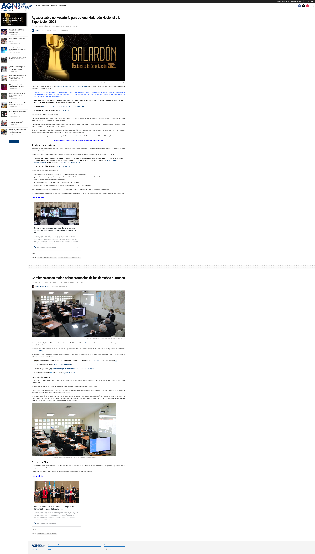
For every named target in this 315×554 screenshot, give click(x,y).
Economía (56, 30)
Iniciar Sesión (310, 1)
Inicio (38, 5)
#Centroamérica (40, 162)
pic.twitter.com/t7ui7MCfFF (73, 106)
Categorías (63, 5)
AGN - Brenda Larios (42, 286)
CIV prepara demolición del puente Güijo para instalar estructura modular (17, 58)
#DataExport (112, 160)
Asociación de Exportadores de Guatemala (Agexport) (72, 86)
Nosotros (45, 5)
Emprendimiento (64, 30)
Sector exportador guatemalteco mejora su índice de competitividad (78, 141)
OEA (40, 351)
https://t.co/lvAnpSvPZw (70, 162)
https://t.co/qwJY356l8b (62, 369)
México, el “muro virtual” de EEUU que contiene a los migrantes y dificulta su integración (17, 77)
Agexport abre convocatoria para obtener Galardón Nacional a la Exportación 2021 (12, 20)
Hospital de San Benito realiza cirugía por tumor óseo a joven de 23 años (17, 49)
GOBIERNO (65, 286)
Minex (87, 343)
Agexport (39, 257)
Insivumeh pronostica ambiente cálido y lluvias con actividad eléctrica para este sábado (17, 68)
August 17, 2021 (65, 110)
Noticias (54, 5)
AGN (38, 30)
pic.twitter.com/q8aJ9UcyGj (83, 369)
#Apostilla (95, 361)
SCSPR (49, 549)
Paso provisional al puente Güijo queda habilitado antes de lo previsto (17, 95)
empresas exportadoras (50, 257)
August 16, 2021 (65, 166)
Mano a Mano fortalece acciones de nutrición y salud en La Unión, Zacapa (17, 40)
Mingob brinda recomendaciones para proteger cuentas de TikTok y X (17, 113)
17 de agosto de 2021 (47, 30)
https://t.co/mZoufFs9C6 (52, 106)
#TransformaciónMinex (62, 365)
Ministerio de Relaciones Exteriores (47, 533)
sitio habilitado (79, 136)
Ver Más (14, 141)
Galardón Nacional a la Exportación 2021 (69, 257)
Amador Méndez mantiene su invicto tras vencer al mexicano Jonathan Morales (17, 31)
